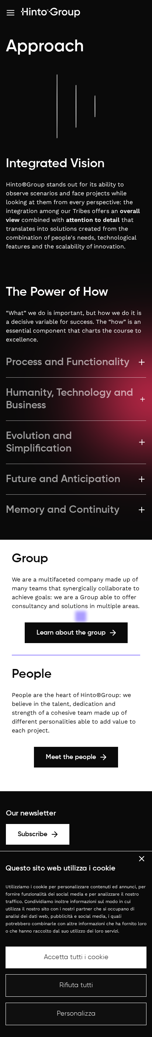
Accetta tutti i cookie (76, 957)
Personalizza (76, 1013)
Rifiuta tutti (76, 985)
